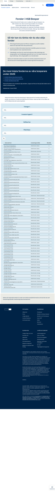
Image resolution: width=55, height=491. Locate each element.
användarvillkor (46, 396)
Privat (5, 1)
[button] (5, 7)
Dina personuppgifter (42, 337)
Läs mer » (24, 379)
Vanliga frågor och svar (27, 333)
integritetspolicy (36, 397)
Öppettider (24, 337)
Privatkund (39, 312)
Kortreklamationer (26, 341)
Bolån (38, 320)
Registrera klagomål (26, 343)
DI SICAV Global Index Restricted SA (13, 77)
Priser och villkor (40, 335)
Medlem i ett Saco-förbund (43, 314)
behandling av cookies (26, 397)
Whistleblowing (40, 339)
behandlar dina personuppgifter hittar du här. (31, 399)
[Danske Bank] (7, 5)
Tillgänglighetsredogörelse (43, 347)
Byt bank (39, 322)
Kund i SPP (39, 318)
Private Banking (19, 1)
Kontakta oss (25, 335)
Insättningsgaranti (41, 333)
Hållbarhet (24, 312)
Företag (11, 1)
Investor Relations (26, 318)
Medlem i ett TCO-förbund (43, 316)
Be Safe (39, 345)
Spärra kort (25, 339)
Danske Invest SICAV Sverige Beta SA (13, 79)
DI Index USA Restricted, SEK (11, 80)
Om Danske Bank (26, 320)
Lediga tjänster (25, 316)
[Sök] (43, 5)
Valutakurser (40, 324)
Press (23, 314)
